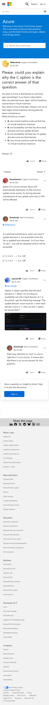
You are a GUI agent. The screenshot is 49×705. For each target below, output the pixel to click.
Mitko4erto (15, 62)
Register (34, 4)
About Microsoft (8, 654)
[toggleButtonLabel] (45, 11)
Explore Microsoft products (12, 462)
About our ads (29, 698)
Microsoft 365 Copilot (10, 590)
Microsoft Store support (11, 488)
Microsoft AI (7, 564)
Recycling (18, 698)
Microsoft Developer (10, 611)
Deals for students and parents (13, 548)
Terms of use (21, 695)
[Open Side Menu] (4, 4)
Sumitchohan (15, 179)
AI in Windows (8, 458)
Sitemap (6, 693)
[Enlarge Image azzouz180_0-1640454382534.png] (25, 321)
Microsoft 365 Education (11, 535)
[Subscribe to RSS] (33, 424)
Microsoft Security (9, 569)
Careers (5, 649)
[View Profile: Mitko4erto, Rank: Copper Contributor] (5, 63)
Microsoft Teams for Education (13, 530)
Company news (8, 658)
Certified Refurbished (10, 501)
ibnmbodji (14, 217)
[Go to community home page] (9, 4)
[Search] (27, 4)
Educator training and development (15, 543)
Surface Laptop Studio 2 (11, 445)
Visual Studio (7, 637)
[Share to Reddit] (24, 424)
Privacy (29, 693)
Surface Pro (7, 437)
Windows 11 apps (9, 467)
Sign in (14, 394)
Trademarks (32, 695)
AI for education (8, 552)
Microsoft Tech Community (12, 624)
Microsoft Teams (8, 586)
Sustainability (7, 680)
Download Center (9, 483)
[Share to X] (20, 424)
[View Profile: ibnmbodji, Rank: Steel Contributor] (5, 219)
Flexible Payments (9, 509)
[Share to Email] (38, 424)
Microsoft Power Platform (11, 581)
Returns (5, 492)
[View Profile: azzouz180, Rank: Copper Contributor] (7, 280)
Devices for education (10, 526)
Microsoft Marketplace (10, 628)
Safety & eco (7, 698)
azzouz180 (16, 278)
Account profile (8, 479)
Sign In (43, 4)
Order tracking (8, 496)
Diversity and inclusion (10, 671)
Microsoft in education (10, 522)
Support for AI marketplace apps (13, 620)
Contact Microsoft (18, 693)
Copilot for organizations (11, 449)
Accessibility (7, 675)
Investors (6, 667)
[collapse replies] (24, 177)
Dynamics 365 (8, 573)
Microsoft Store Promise (11, 505)
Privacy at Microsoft (9, 662)
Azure (7, 11)
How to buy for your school (12, 539)
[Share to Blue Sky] (29, 424)
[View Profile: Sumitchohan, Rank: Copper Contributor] (5, 180)
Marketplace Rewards (10, 633)
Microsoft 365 (7, 577)
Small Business (8, 594)
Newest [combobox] (41, 171)
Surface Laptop (8, 441)
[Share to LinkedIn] (11, 424)
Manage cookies (8, 695)
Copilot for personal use (11, 454)
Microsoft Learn (8, 615)
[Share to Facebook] (15, 424)
